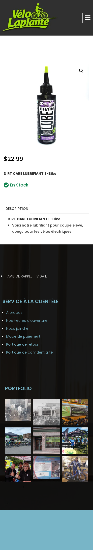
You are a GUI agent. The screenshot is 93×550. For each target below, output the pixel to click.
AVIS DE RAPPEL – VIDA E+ (28, 276)
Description (16, 208)
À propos (14, 312)
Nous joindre (17, 328)
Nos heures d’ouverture (26, 320)
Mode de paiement (23, 336)
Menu (87, 18)
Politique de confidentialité (29, 352)
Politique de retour (22, 344)
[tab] (17, 209)
